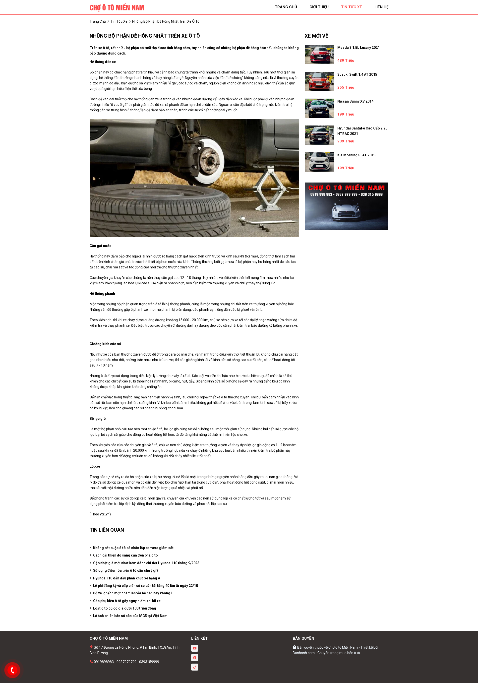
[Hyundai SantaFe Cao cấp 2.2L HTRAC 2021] (319, 135)
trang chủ (286, 7)
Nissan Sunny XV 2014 (355, 101)
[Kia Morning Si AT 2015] (319, 162)
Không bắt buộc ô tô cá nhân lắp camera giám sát (133, 548)
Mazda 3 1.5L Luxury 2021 (358, 48)
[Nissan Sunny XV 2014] (319, 108)
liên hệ (381, 7)
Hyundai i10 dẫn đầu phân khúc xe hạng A (126, 578)
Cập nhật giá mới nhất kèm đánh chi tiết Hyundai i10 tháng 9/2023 (146, 563)
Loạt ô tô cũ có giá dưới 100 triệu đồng (124, 608)
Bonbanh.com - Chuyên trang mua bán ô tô (326, 653)
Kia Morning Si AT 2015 (356, 155)
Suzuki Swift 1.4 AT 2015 (357, 74)
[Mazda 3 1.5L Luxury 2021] (319, 54)
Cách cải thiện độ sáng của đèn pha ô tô (125, 555)
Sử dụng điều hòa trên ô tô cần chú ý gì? (125, 570)
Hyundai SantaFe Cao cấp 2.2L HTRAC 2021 (362, 131)
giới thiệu (319, 7)
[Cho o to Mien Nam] (117, 7)
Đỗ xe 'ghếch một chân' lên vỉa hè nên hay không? (132, 593)
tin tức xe (351, 7)
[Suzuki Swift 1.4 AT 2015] (319, 81)
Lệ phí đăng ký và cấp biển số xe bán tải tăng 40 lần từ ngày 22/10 (145, 586)
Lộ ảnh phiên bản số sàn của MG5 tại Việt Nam (130, 616)
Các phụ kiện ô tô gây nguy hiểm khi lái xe (127, 601)
